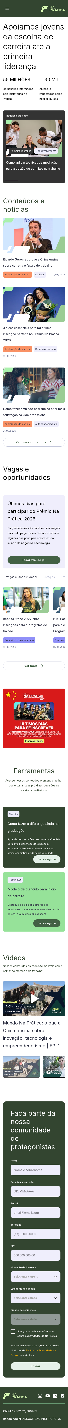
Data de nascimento (22, 1182)
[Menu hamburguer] (7, 9)
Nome (14, 1160)
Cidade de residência (23, 1310)
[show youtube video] (34, 998)
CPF (13, 1246)
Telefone (16, 1224)
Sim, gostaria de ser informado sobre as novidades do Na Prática (37, 1333)
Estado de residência (23, 1288)
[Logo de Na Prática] (53, 9)
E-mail (14, 1203)
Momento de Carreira (23, 1267)
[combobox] (14, 1276)
